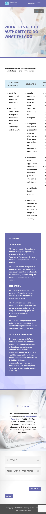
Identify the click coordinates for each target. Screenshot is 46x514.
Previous (35, 489)
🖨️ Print (39, 11)
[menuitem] (31, 3)
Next (8, 496)
